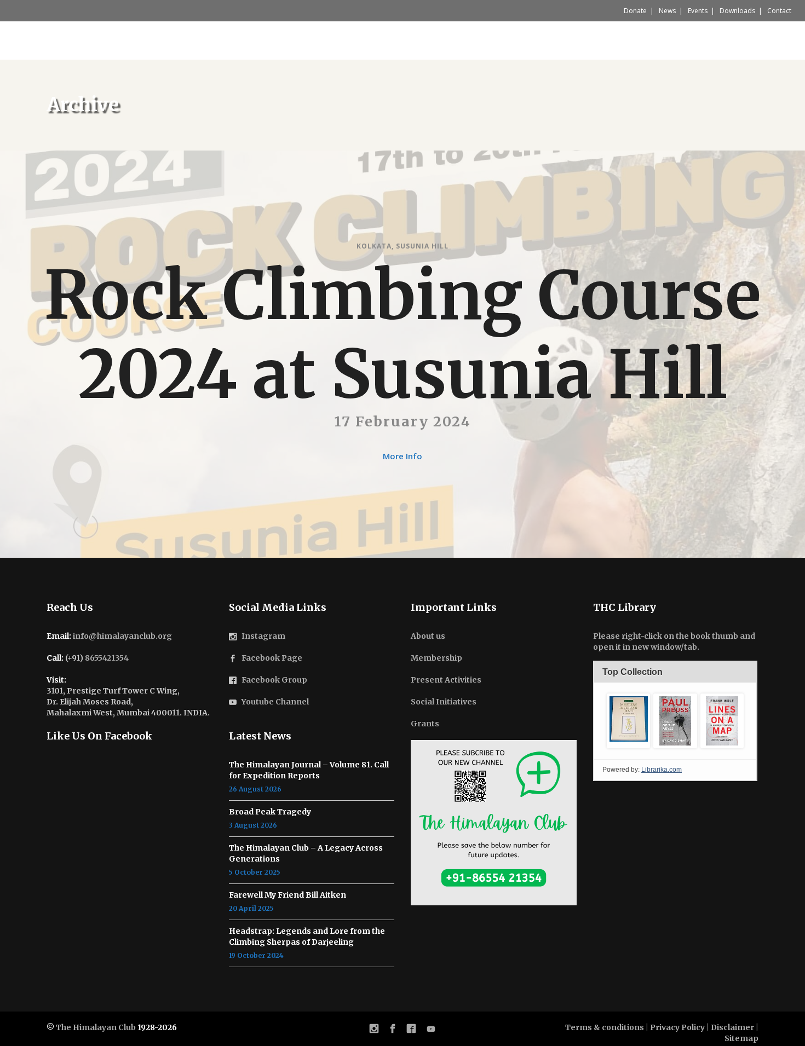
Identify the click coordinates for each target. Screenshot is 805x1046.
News (667, 10)
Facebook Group (274, 680)
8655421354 (107, 658)
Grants (425, 724)
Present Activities (446, 680)
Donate (635, 10)
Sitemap (741, 1038)
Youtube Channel (275, 702)
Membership (436, 658)
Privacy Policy (677, 1027)
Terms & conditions (604, 1027)
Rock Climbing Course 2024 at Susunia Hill (402, 335)
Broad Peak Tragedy (270, 812)
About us (428, 636)
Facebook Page (272, 658)
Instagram (263, 636)
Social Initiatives (443, 702)
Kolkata (374, 246)
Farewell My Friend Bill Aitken (287, 895)
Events (698, 10)
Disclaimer (732, 1027)
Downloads (737, 10)
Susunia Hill (422, 246)
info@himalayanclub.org (122, 636)
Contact (779, 10)
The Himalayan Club (96, 1027)
